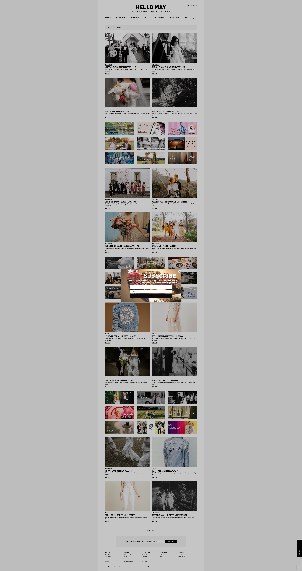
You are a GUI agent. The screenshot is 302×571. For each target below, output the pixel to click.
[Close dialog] (179, 271)
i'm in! (151, 296)
